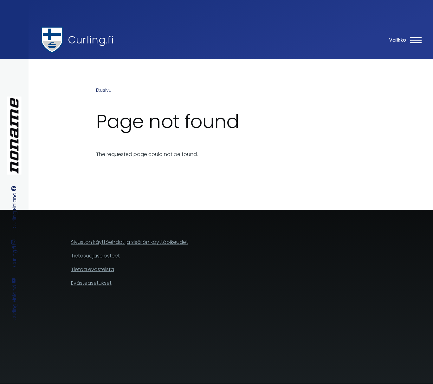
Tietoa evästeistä (92, 269)
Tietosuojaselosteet (95, 255)
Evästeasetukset (91, 283)
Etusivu (104, 90)
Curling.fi (90, 40)
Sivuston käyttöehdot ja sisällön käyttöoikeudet (129, 242)
